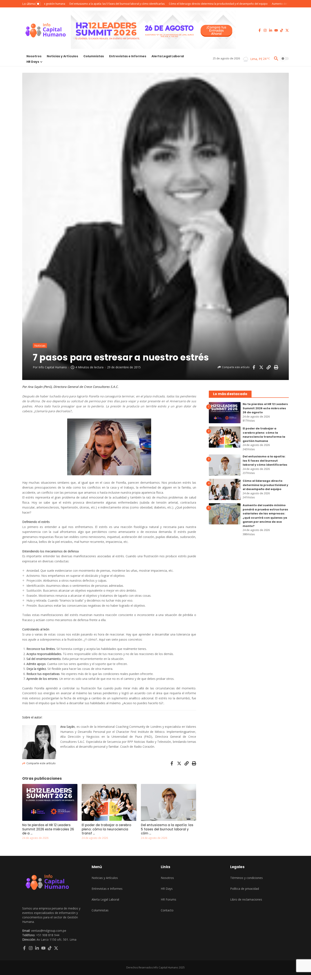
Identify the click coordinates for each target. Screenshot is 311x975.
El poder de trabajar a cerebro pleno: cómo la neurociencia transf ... (106, 829)
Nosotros (33, 56)
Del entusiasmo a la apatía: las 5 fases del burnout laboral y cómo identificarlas (265, 460)
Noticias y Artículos (62, 56)
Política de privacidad (244, 889)
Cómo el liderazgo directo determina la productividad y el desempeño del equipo (265, 485)
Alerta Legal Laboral (167, 56)
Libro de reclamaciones (246, 899)
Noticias (39, 346)
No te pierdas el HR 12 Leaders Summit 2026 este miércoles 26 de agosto (265, 408)
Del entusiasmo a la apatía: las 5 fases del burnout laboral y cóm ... (167, 829)
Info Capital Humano (53, 367)
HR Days (32, 62)
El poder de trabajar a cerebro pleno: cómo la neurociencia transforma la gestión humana (264, 434)
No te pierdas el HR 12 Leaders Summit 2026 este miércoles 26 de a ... (48, 829)
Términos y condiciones (246, 878)
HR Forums (168, 899)
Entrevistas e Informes (127, 56)
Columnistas (93, 56)
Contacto (167, 910)
